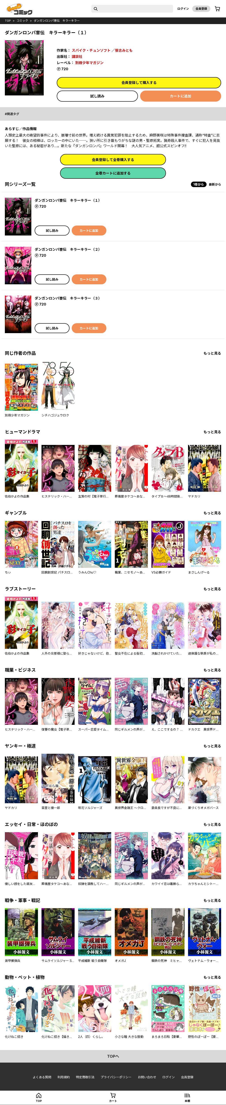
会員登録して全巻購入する (113, 160)
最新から (215, 184)
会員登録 (201, 8)
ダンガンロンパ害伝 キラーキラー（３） (68, 298)
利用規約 (63, 1077)
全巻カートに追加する (113, 173)
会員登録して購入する (139, 82)
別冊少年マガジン (89, 63)
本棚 (187, 1101)
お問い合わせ (147, 1077)
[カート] (217, 8)
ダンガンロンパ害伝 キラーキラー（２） (68, 249)
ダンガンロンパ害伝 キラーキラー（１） (68, 200)
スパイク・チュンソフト (91, 50)
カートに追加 (180, 96)
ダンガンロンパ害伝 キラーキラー (57, 20)
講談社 (77, 56)
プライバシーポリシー (116, 1077)
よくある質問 (42, 1077)
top (8, 20)
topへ (113, 1056)
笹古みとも (124, 50)
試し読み (97, 96)
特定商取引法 (85, 1077)
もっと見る (212, 353)
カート (113, 1101)
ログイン (183, 8)
